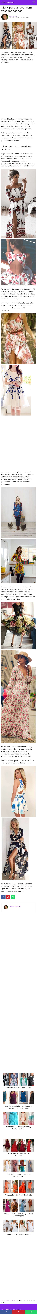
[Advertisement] (14, 90)
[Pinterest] (8, 897)
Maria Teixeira (13, 16)
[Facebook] (3, 897)
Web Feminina (7, 2)
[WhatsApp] (13, 897)
